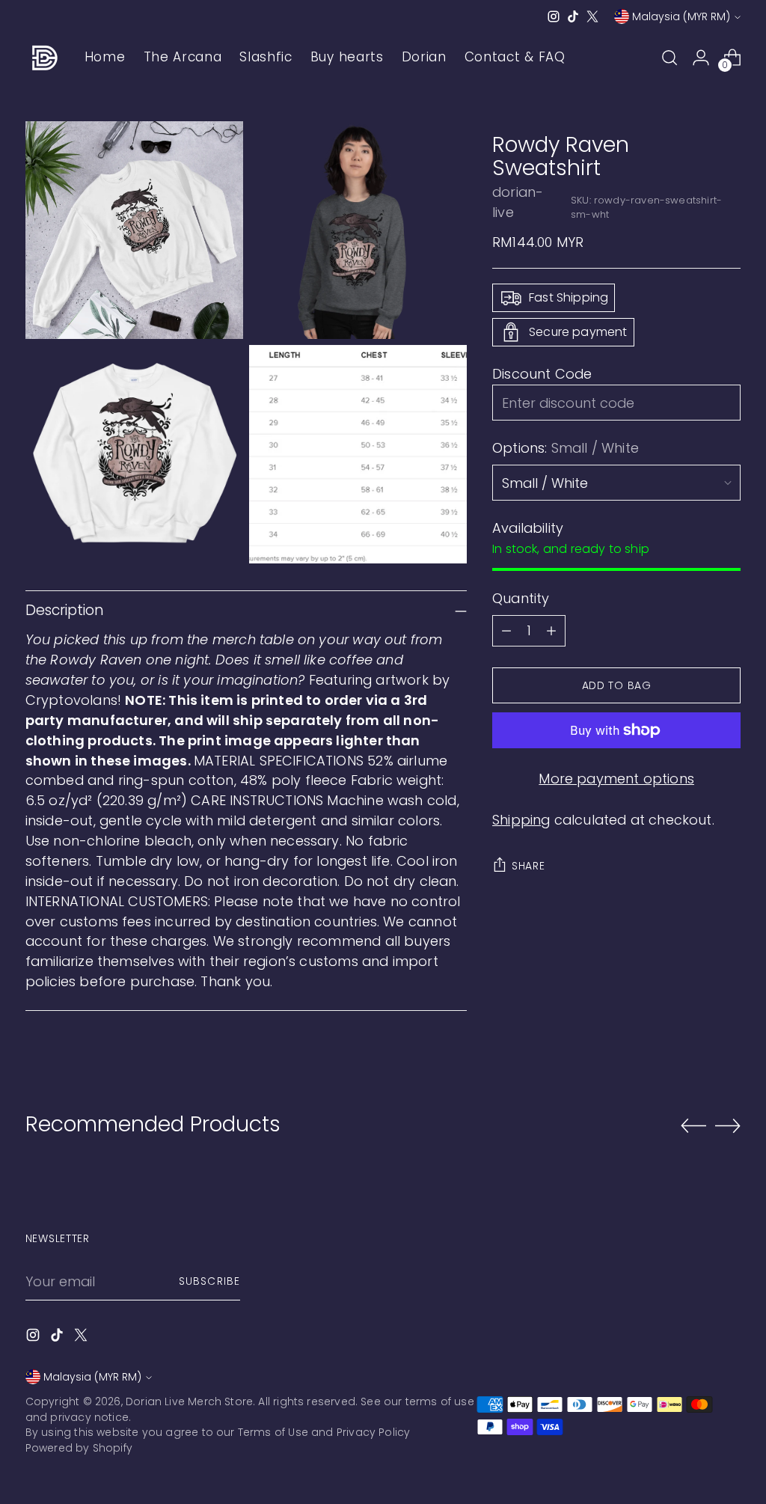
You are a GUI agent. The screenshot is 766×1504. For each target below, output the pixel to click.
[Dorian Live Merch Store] (44, 57)
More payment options (616, 778)
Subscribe (209, 1281)
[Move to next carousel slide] (728, 1125)
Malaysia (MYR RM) (681, 16)
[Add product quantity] (551, 631)
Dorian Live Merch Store (189, 1401)
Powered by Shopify (78, 1447)
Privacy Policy (374, 1432)
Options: (565, 447)
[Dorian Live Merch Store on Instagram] (553, 16)
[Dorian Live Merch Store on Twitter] (592, 16)
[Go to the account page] (701, 58)
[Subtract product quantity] (506, 631)
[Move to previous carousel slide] (693, 1126)
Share (528, 865)
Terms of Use (273, 1432)
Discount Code (542, 373)
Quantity (520, 598)
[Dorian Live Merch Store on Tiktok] (573, 16)
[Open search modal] (669, 58)
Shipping (521, 819)
